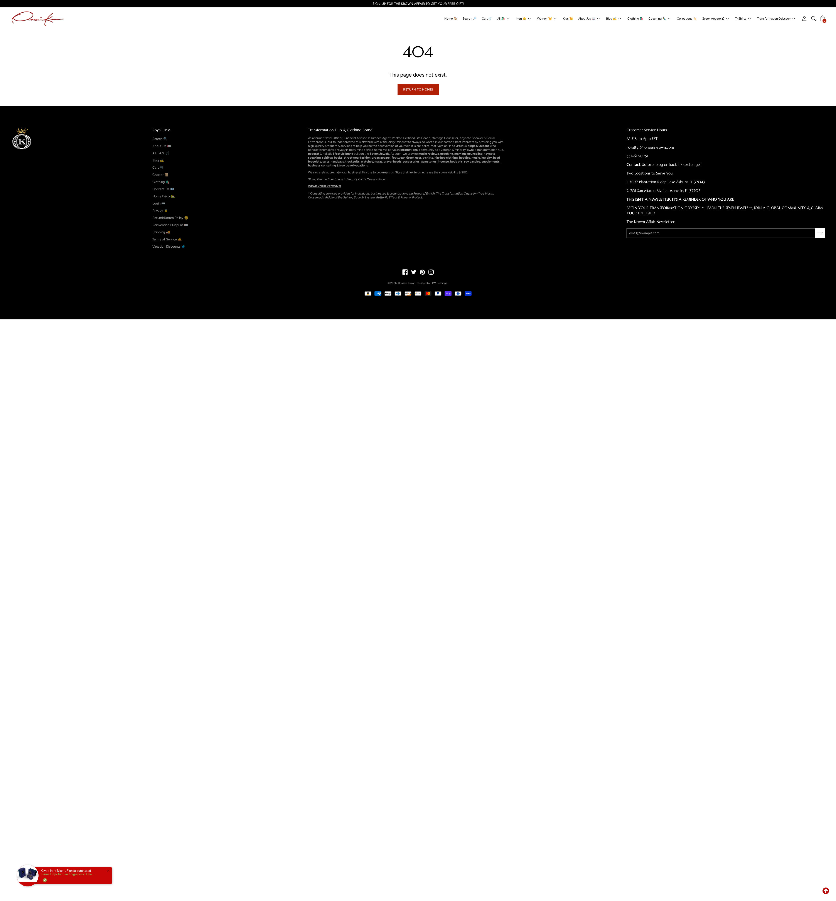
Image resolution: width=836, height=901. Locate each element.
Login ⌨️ (158, 203)
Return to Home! (418, 89)
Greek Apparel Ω (713, 18)
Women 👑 (544, 18)
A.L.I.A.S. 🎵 (161, 153)
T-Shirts (740, 18)
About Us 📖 (586, 18)
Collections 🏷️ (687, 18)
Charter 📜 (160, 175)
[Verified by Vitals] (22, 880)
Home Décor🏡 (163, 196)
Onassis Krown (406, 283)
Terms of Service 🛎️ (167, 239)
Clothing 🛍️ (635, 18)
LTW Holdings (439, 283)
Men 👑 (521, 18)
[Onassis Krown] (38, 19)
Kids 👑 (568, 18)
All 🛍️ (501, 18)
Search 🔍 (159, 139)
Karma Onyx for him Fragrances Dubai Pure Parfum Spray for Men (45, 874)
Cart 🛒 (487, 18)
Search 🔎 (469, 18)
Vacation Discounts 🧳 (168, 246)
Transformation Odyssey (773, 18)
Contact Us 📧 (163, 189)
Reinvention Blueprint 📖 (170, 225)
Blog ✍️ (611, 18)
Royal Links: (161, 130)
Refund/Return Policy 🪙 (170, 218)
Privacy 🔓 (160, 211)
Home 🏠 (450, 18)
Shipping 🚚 (161, 232)
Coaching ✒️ (657, 18)
